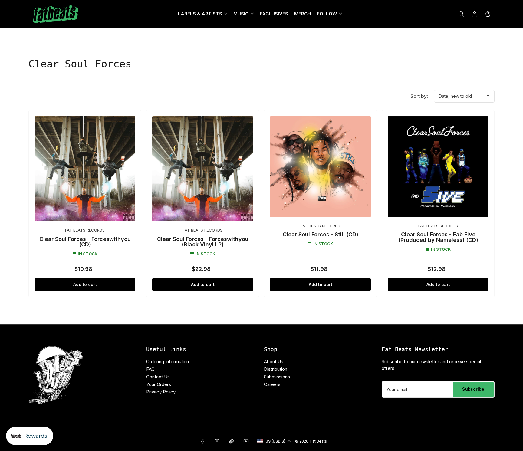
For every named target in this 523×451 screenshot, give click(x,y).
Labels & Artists (200, 14)
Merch (302, 14)
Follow (327, 14)
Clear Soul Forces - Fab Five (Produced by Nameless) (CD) (438, 237)
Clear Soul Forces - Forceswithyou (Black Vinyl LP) (202, 242)
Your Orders (158, 384)
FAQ (150, 369)
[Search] (461, 14)
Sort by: (419, 96)
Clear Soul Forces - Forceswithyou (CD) (85, 242)
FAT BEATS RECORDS (85, 230)
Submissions (277, 377)
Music (240, 14)
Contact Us (158, 377)
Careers (272, 384)
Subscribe (473, 389)
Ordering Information (167, 361)
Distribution (275, 369)
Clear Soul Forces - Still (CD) (320, 234)
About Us (273, 361)
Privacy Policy (161, 392)
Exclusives (274, 14)
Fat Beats (318, 441)
